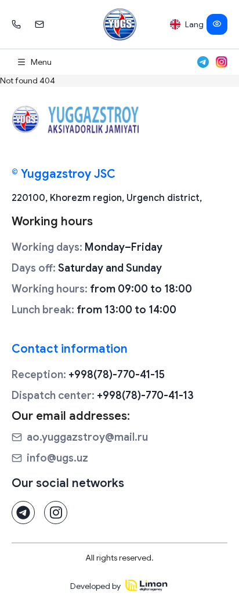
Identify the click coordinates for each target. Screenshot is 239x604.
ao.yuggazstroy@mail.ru (87, 437)
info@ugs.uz (57, 458)
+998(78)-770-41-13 (103, 395)
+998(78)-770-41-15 (88, 374)
